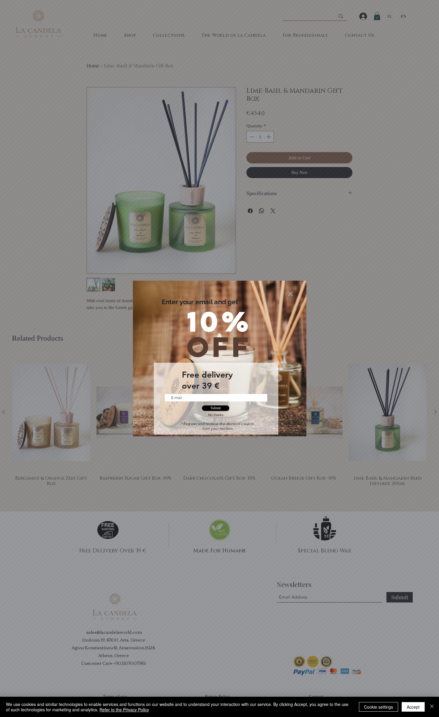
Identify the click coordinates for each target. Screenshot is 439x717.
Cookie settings (378, 707)
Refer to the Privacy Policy (124, 710)
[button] (290, 294)
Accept (413, 707)
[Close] (431, 706)
